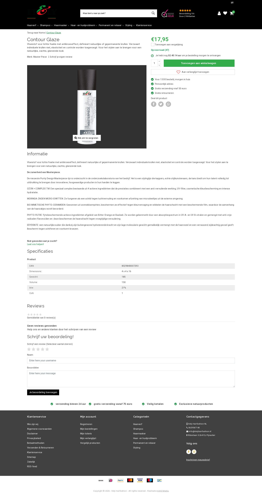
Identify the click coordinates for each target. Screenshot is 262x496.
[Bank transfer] (102, 481)
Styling (136, 447)
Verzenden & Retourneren (40, 447)
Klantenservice (34, 452)
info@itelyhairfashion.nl (200, 431)
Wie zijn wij (32, 424)
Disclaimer (32, 433)
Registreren (86, 424)
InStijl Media (163, 491)
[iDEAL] (112, 481)
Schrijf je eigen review (61, 57)
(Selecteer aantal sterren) (50, 344)
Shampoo (138, 429)
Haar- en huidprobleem (145, 438)
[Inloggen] (219, 13)
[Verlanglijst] (225, 13)
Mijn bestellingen (88, 429)
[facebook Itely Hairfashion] (188, 452)
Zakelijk (31, 462)
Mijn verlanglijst (88, 438)
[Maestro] (151, 481)
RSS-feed (32, 466)
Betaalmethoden (35, 443)
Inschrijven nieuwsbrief (198, 460)
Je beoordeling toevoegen (43, 392)
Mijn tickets (86, 433)
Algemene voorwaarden (39, 429)
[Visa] (141, 481)
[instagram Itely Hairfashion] (194, 452)
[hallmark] (168, 13)
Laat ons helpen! (35, 244)
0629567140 (194, 427)
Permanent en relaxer (144, 443)
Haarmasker (139, 433)
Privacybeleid (34, 438)
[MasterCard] (131, 481)
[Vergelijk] (233, 2)
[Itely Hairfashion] (42, 12)
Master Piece (40, 57)
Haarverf (137, 424)
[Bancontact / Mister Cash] (160, 481)
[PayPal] (121, 481)
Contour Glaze (54, 33)
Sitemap (31, 457)
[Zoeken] (153, 13)
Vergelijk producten (90, 443)
